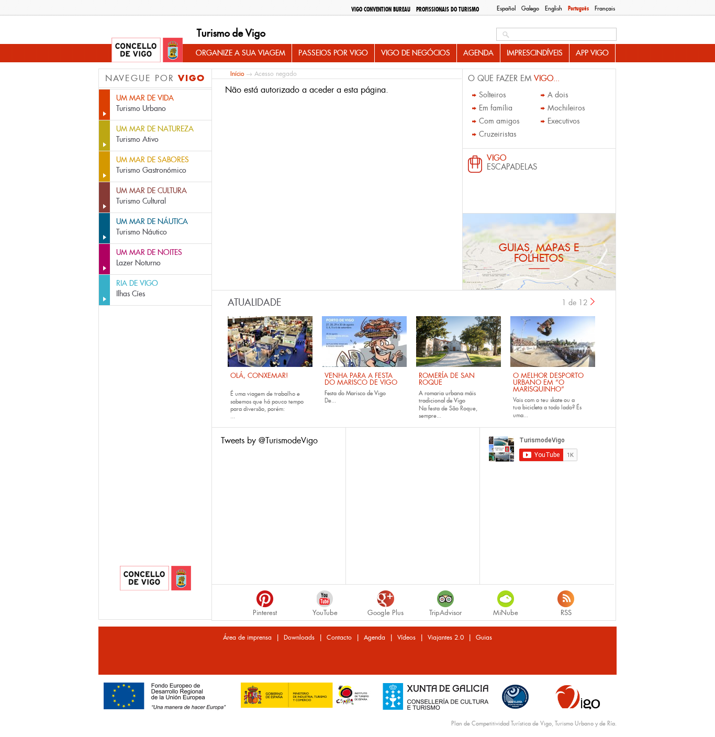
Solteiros (492, 94)
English (553, 8)
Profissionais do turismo (447, 9)
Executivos (564, 121)
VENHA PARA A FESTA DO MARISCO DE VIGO (361, 379)
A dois (558, 94)
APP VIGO (592, 53)
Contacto (339, 637)
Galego (530, 8)
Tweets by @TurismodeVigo (269, 440)
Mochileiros (566, 108)
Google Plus (385, 612)
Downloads (299, 637)
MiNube (505, 612)
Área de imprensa (247, 637)
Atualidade (255, 302)
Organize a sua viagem (240, 53)
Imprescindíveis (535, 53)
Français (605, 8)
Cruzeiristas (498, 134)
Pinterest (265, 612)
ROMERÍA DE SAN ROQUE (447, 379)
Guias (484, 637)
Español (506, 8)
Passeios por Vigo (333, 53)
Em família (495, 108)
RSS (566, 612)
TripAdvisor (445, 612)
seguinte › (593, 301)
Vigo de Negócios (415, 53)
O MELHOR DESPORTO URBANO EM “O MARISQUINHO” (548, 382)
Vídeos (406, 637)
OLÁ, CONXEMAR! (259, 375)
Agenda (478, 53)
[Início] (147, 51)
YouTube (325, 612)
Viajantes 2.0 (446, 637)
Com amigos (499, 121)
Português (578, 8)
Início (237, 73)
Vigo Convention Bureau (380, 9)
